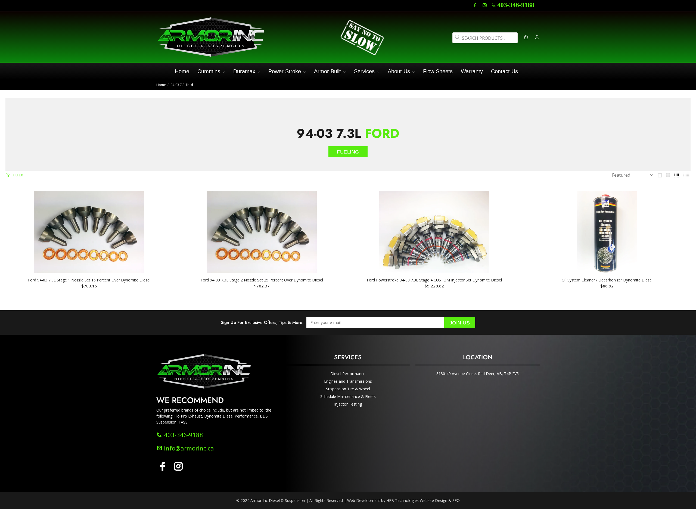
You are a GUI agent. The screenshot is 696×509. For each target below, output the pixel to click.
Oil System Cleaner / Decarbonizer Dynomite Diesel (607, 280)
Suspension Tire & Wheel (348, 388)
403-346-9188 (515, 4)
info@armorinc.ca (188, 448)
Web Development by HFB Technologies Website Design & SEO (403, 500)
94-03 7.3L (348, 133)
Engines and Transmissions (348, 381)
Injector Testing (348, 404)
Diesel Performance (347, 373)
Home (161, 84)
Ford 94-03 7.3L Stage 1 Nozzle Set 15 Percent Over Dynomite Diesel (89, 280)
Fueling (348, 152)
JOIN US (460, 323)
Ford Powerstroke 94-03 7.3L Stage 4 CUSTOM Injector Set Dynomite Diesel (434, 280)
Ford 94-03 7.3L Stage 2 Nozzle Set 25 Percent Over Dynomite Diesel (262, 280)
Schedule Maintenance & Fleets (348, 396)
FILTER (18, 175)
